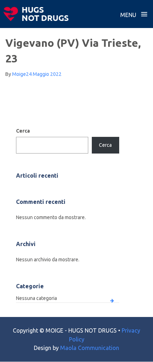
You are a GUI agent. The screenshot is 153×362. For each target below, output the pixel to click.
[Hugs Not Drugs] (36, 14)
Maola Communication (89, 348)
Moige (19, 74)
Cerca (23, 131)
